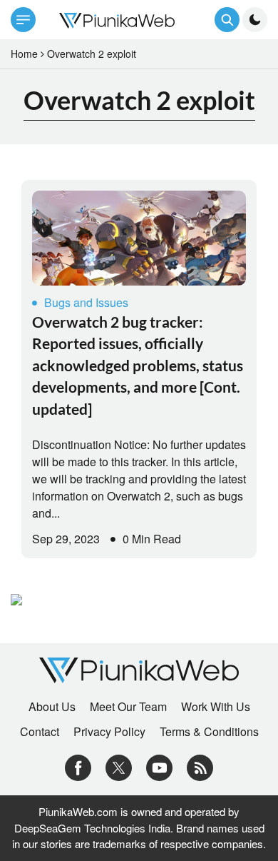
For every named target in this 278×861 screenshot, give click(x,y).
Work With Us (215, 707)
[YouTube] (159, 766)
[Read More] (139, 238)
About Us (52, 707)
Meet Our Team (128, 707)
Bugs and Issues (86, 302)
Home (24, 53)
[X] (118, 766)
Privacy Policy (109, 732)
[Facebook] (78, 766)
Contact (39, 732)
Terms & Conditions (209, 732)
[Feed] (200, 766)
